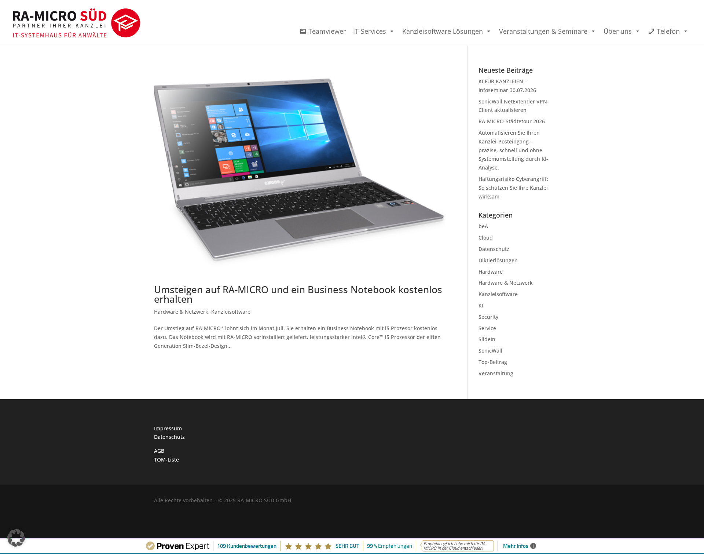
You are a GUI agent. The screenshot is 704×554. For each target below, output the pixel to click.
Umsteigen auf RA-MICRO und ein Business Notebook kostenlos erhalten (298, 294)
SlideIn (486, 339)
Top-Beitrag (492, 361)
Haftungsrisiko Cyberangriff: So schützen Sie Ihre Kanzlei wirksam (513, 187)
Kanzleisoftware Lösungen (442, 31)
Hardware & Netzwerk (181, 311)
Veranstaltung (495, 373)
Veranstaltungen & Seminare (543, 31)
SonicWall (490, 350)
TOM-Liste (166, 459)
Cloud (485, 237)
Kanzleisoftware (230, 311)
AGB (159, 450)
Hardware (490, 271)
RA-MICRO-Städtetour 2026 (511, 121)
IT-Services (369, 31)
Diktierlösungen (498, 260)
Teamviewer (327, 31)
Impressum (168, 428)
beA (483, 226)
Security (488, 316)
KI (480, 305)
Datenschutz (493, 248)
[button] (16, 538)
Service (487, 328)
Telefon (668, 31)
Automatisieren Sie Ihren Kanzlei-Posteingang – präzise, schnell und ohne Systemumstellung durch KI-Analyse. (513, 150)
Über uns (618, 31)
